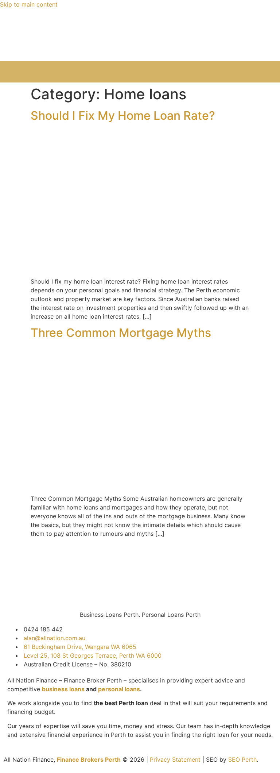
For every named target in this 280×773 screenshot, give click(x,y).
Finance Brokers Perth (89, 759)
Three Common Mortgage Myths (121, 333)
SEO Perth (242, 759)
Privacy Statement (175, 759)
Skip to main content (29, 4)
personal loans (119, 689)
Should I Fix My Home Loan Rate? (123, 115)
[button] (140, 72)
